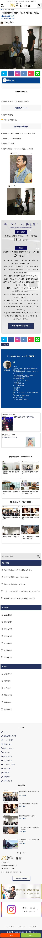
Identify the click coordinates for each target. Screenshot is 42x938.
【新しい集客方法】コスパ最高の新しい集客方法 (22, 591)
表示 (13, 80)
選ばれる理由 (7, 756)
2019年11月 (8, 622)
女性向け (7, 688)
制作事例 (5, 345)
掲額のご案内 (7, 744)
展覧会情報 (8, 695)
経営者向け (8, 702)
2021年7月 (8, 615)
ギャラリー (6, 752)
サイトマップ (33, 926)
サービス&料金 (8, 740)
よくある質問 (7, 760)
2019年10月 (8, 629)
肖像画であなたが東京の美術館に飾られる (19, 598)
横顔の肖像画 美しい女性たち (15, 584)
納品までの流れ (8, 748)
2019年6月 (8, 650)
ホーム (5, 732)
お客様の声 (8, 674)
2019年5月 (8, 657)
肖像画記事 (8, 709)
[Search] (38, 556)
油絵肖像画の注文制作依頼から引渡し (18, 570)
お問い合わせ (7, 781)
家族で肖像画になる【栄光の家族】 (17, 577)
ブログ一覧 (6, 769)
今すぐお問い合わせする (21, 326)
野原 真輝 (7, 370)
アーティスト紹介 (9, 764)
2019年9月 (8, 636)
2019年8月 (8, 643)
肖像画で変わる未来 (9, 736)
